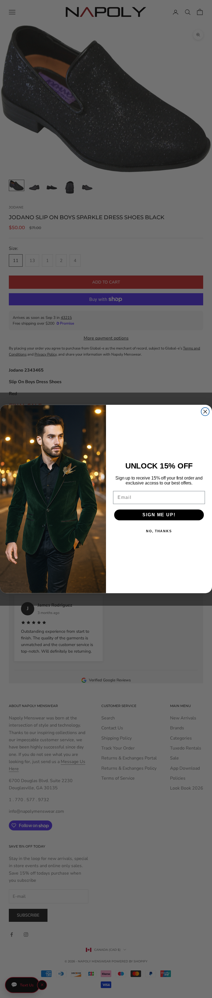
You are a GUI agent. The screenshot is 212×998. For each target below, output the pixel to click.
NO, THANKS (159, 531)
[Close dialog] (205, 411)
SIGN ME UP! (158, 514)
